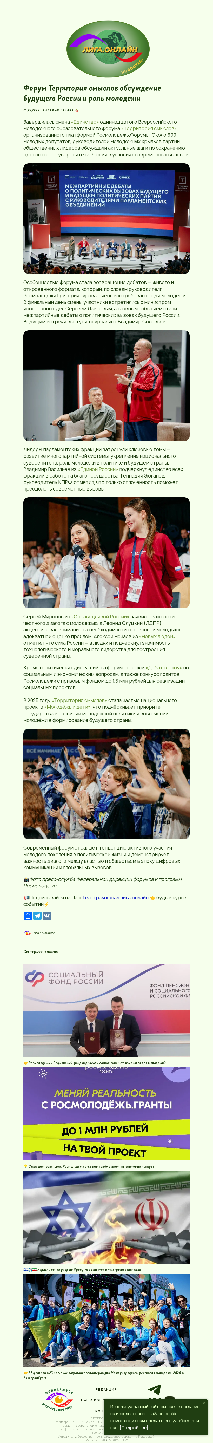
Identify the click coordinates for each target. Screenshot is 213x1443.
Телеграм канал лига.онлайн (115, 897)
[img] (109, 49)
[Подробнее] (133, 1428)
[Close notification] (204, 1403)
